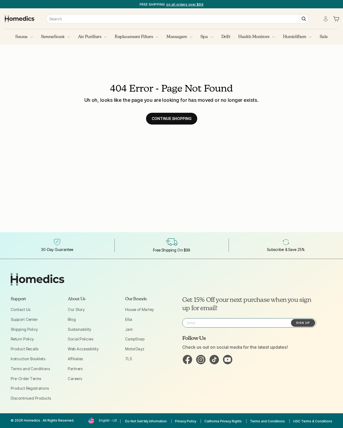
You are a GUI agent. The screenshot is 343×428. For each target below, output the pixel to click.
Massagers (176, 37)
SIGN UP (303, 323)
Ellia (128, 319)
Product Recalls (25, 349)
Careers (75, 378)
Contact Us (21, 309)
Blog (72, 319)
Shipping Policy (24, 329)
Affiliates (75, 358)
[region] (171, 4)
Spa (204, 37)
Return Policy (22, 339)
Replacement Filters (134, 37)
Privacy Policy (185, 421)
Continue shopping (172, 118)
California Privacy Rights (223, 421)
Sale (324, 37)
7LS (128, 358)
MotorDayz (135, 349)
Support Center (24, 319)
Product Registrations (30, 388)
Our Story (76, 309)
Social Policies (80, 339)
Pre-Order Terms (26, 378)
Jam (129, 329)
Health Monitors (254, 37)
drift (225, 37)
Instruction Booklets (28, 358)
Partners (75, 368)
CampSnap (135, 339)
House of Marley (139, 309)
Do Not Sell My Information (146, 421)
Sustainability (79, 329)
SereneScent (53, 37)
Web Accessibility (83, 349)
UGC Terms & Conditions (312, 421)
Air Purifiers (90, 37)
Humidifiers (294, 37)
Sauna (21, 37)
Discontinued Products (31, 398)
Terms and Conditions (30, 368)
